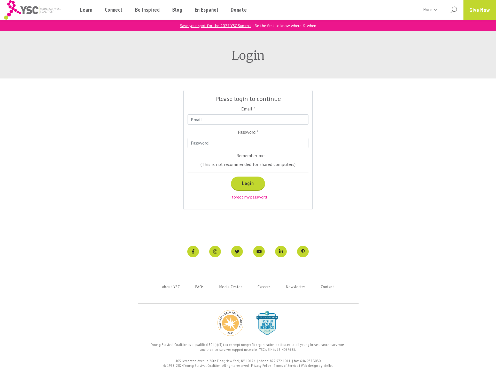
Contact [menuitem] (327, 287)
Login (248, 183)
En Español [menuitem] (206, 9)
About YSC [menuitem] (171, 287)
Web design (309, 365)
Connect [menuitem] (114, 9)
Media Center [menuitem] (230, 287)
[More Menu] (435, 9)
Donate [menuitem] (239, 9)
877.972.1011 (280, 361)
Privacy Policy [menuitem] (261, 365)
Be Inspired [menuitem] (147, 9)
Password (248, 132)
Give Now (479, 9)
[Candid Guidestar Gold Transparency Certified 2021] (230, 323)
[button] (453, 10)
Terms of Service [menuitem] (286, 365)
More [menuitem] (427, 9)
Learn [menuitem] (86, 9)
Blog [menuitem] (177, 9)
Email (248, 109)
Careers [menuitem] (264, 287)
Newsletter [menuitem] (295, 287)
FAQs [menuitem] (199, 287)
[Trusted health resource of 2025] (267, 323)
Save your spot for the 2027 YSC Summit (215, 25)
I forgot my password (248, 197)
